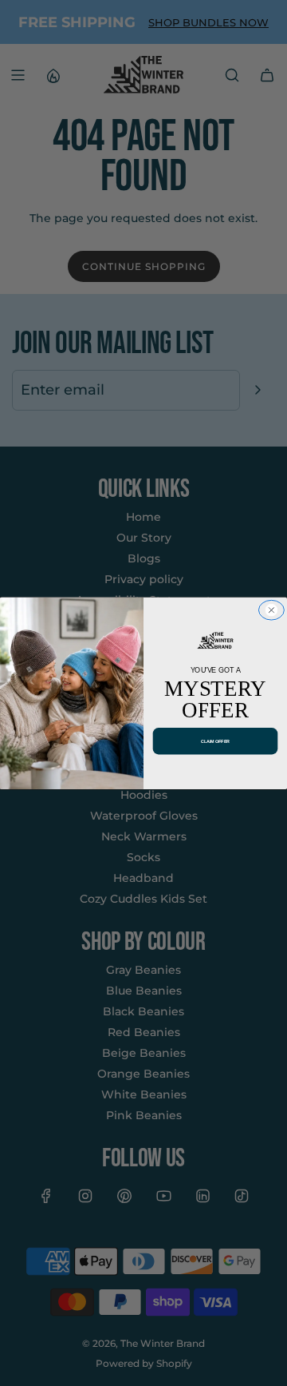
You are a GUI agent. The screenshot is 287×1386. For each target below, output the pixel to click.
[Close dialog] (271, 610)
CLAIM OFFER (215, 740)
